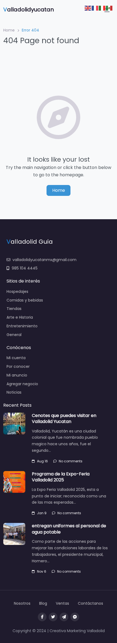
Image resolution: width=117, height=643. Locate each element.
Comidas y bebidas (25, 300)
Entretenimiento (22, 326)
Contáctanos (90, 603)
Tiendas (14, 308)
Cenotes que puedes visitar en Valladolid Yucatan (64, 418)
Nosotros (22, 603)
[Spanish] (109, 8)
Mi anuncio (17, 375)
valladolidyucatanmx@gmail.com (44, 259)
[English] (88, 8)
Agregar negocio (22, 384)
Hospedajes (17, 291)
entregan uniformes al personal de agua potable (69, 529)
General (14, 334)
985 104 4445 (25, 268)
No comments (70, 461)
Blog (43, 603)
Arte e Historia (20, 317)
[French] (95, 8)
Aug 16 (42, 461)
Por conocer (18, 366)
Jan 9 (42, 513)
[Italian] (102, 8)
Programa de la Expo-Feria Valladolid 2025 (61, 477)
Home (9, 30)
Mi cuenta (16, 357)
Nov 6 (41, 571)
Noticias (14, 392)
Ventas (62, 603)
